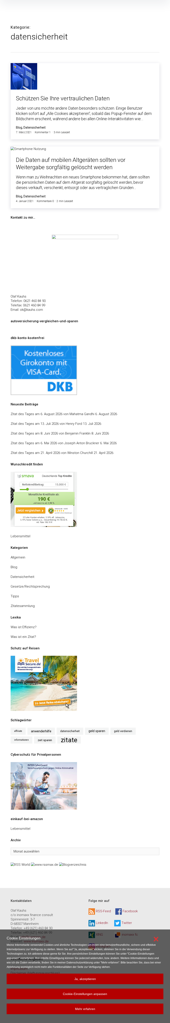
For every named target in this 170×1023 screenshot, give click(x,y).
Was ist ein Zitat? (23, 637)
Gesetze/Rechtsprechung (30, 586)
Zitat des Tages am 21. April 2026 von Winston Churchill (52, 453)
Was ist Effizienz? (24, 627)
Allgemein (18, 557)
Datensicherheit (22, 577)
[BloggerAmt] (72, 864)
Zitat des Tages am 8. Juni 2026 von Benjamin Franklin (51, 433)
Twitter (127, 923)
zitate (69, 740)
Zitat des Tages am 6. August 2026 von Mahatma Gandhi (52, 414)
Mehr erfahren (85, 1009)
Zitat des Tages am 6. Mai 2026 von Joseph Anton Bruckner (55, 443)
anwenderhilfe (41, 731)
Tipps (15, 596)
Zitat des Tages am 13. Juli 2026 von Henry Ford (46, 424)
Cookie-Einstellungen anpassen (85, 994)
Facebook (130, 911)
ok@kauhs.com (31, 310)
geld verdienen (123, 731)
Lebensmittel (20, 536)
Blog (14, 567)
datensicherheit (70, 731)
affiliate (18, 731)
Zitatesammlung (23, 606)
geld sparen (97, 731)
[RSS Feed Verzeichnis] (20, 864)
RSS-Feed (103, 911)
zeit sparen (45, 740)
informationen (21, 739)
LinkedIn (102, 923)
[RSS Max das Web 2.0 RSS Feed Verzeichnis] (44, 864)
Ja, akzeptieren (85, 979)
